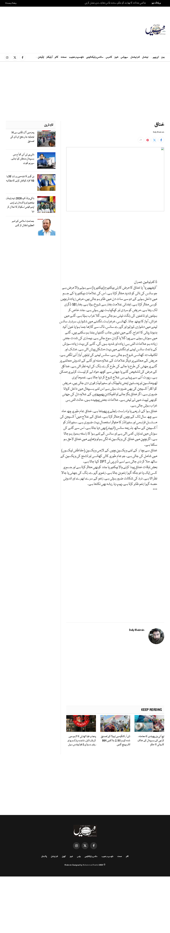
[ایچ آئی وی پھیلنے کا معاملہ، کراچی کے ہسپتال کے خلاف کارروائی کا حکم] (149, 723)
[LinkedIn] (161, 243)
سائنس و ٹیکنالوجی (94, 57)
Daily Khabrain (158, 132)
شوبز (116, 57)
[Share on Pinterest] (148, 140)
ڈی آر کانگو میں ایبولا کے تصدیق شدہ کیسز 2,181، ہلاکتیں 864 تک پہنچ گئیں (115, 741)
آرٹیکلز (49, 57)
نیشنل (145, 57)
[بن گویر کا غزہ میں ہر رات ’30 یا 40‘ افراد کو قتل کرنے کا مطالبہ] (46, 182)
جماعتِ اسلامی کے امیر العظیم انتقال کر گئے (23, 223)
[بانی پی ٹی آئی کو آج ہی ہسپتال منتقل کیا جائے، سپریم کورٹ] (46, 160)
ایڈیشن (41, 57)
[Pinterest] (161, 250)
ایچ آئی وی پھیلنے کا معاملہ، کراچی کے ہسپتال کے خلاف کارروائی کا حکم (150, 741)
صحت (64, 57)
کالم (56, 57)
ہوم (163, 57)
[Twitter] (161, 235)
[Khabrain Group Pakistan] (155, 30)
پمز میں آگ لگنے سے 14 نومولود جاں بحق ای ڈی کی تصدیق (22, 137)
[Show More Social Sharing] (141, 140)
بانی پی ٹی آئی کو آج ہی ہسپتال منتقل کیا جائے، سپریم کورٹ (22, 159)
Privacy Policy (11, 3)
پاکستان (44, 856)
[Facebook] (161, 227)
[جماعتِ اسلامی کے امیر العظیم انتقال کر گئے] (46, 227)
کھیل (64, 856)
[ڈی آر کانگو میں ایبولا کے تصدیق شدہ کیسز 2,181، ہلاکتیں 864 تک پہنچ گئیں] (115, 723)
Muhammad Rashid (90, 865)
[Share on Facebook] (161, 140)
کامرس (109, 57)
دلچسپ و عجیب (76, 57)
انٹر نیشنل (135, 57)
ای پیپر (156, 57)
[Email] (161, 258)
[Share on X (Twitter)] (154, 140)
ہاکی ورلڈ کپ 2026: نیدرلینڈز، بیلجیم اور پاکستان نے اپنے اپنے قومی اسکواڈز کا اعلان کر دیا (20, 204)
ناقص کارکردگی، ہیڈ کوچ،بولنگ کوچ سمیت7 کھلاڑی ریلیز (119, 3)
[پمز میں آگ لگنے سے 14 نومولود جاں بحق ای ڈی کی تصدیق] (46, 138)
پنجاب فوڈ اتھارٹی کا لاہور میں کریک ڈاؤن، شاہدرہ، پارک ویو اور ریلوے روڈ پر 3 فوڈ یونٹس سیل (81, 741)
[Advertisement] (79, 30)
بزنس (79, 856)
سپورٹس (124, 57)
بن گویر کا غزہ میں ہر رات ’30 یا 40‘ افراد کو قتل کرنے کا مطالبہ (20, 179)
